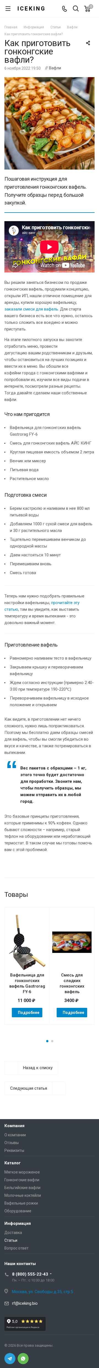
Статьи (10, 1240)
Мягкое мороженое (22, 1172)
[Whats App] (23, 1358)
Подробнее (28, 1012)
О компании (15, 1135)
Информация (17, 1223)
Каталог (12, 1162)
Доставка (13, 1232)
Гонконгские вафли (21, 1180)
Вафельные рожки (21, 1203)
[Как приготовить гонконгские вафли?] (49, 80)
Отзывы (11, 1142)
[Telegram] (9, 1358)
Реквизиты (14, 1150)
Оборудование (17, 1211)
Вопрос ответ (16, 1248)
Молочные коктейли (22, 1195)
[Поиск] (76, 9)
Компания (14, 1125)
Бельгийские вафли (22, 1187)
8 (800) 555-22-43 (30, 1274)
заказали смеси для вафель (31, 309)
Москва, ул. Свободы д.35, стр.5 (42, 1291)
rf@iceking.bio (25, 1303)
